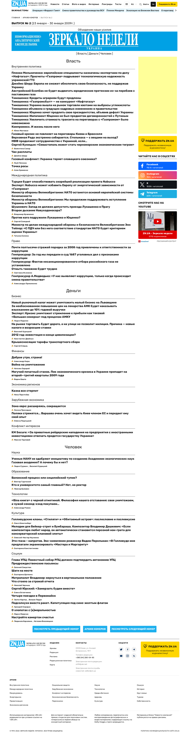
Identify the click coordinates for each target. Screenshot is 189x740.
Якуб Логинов (20, 163)
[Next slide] (175, 10)
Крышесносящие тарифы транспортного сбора (46, 342)
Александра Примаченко (25, 284)
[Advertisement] (157, 95)
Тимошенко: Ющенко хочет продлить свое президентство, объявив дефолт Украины (72, 112)
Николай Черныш (22, 585)
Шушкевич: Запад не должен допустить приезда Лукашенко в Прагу (61, 206)
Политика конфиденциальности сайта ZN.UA (160, 731)
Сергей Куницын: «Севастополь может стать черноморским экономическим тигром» (73, 144)
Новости (55, 4)
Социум (140, 685)
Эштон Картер (20, 600)
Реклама (53, 656)
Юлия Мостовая (21, 131)
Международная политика (21, 689)
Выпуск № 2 (43, 23)
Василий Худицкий (23, 331)
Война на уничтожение (28, 364)
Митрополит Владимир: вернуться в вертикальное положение (56, 578)
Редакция (54, 652)
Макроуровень (16, 693)
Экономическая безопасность (65, 697)
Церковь (98, 697)
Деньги (94, 53)
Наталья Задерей (22, 368)
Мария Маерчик (21, 614)
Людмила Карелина (23, 621)
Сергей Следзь (21, 346)
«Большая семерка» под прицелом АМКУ (41, 317)
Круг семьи (142, 693)
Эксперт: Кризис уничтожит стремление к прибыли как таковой (58, 313)
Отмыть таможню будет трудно (34, 269)
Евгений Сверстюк (22, 567)
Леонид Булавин (21, 489)
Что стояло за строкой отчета (33, 581)
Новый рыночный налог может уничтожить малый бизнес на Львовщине (64, 302)
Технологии (99, 689)
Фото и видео (79, 4)
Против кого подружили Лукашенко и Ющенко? (46, 217)
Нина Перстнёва (21, 395)
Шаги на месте (22, 570)
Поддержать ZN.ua (167, 4)
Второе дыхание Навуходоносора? (37, 210)
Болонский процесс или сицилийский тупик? (44, 477)
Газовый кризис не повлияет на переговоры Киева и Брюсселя (57, 134)
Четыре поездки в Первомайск (34, 595)
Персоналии (57, 701)
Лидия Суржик (21, 466)
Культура (98, 701)
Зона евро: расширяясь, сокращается (39, 406)
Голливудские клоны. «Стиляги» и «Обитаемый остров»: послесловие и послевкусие (73, 519)
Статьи (65, 4)
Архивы (53, 648)
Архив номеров (95, 629)
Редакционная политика (60, 661)
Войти (146, 4)
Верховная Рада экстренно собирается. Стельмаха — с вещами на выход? (65, 137)
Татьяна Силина (21, 236)
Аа (153, 4)
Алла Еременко (21, 170)
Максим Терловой (22, 440)
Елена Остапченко (22, 592)
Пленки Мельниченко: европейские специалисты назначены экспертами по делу (70, 73)
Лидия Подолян (21, 321)
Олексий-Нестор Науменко (26, 538)
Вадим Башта (20, 379)
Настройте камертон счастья (33, 617)
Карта (52, 665)
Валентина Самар (22, 149)
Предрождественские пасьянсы (35, 563)
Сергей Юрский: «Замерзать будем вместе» (43, 588)
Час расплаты (22, 152)
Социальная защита (61, 685)
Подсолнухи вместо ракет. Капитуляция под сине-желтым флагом (60, 603)
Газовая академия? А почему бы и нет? (40, 462)
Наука (97, 685)
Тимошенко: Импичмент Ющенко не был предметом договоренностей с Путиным (70, 116)
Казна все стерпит (25, 390)
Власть (82, 53)
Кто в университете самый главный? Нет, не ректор (49, 485)
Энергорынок (15, 697)
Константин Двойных (24, 339)
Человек (106, 53)
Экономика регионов (19, 705)
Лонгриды (107, 4)
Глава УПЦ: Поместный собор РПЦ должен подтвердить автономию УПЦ (64, 560)
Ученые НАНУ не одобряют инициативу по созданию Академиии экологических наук (73, 458)
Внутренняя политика (19, 685)
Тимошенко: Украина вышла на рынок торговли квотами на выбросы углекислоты (71, 105)
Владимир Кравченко (24, 214)
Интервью (94, 4)
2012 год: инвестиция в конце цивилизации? (44, 335)
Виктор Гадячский (22, 482)
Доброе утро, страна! (27, 357)
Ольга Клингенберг (22, 523)
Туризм (140, 697)
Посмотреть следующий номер (133, 629)
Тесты (118, 4)
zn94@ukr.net (81, 664)
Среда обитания (101, 693)
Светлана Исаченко (23, 273)
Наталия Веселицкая (43, 621)
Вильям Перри (35, 600)
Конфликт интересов (61, 693)
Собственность (143, 701)
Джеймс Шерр (20, 156)
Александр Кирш (22, 361)
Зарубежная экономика (62, 689)
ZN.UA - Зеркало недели (157, 233)
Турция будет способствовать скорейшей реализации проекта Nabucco (63, 181)
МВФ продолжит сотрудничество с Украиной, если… (49, 141)
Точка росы (20, 166)
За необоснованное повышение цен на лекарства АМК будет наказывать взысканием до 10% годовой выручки (64, 307)
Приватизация (16, 701)
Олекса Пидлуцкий (22, 421)
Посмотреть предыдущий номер (56, 629)
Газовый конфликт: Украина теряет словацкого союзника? (54, 159)
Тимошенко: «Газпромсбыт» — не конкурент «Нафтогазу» (53, 101)
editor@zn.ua (90, 671)
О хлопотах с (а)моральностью (34, 610)
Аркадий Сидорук (22, 607)
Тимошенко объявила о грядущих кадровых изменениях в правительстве (65, 108)
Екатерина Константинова (26, 548)
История (140, 689)
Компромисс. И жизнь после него (36, 126)
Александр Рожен (22, 508)
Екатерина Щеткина (23, 574)
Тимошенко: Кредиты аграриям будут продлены (46, 98)
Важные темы (20, 10)
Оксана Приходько (22, 410)
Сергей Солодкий (22, 221)
